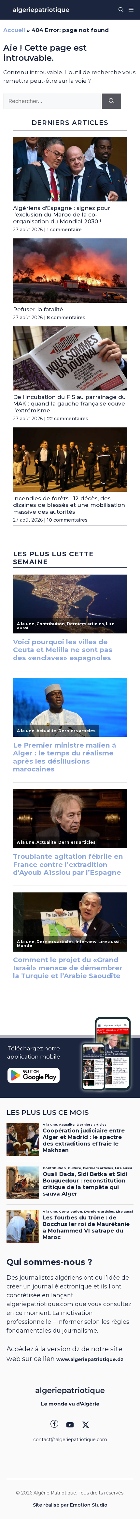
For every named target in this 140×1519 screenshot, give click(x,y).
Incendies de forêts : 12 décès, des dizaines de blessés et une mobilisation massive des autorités (69, 505)
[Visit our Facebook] (54, 1425)
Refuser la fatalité (38, 309)
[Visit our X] (85, 1425)
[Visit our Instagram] (70, 1425)
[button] (121, 10)
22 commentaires (67, 419)
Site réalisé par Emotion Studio (70, 1505)
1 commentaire (64, 230)
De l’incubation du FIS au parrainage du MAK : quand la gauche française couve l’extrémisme (69, 404)
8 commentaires (66, 317)
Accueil (14, 30)
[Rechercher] (111, 101)
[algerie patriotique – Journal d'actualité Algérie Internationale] (41, 10)
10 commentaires (67, 520)
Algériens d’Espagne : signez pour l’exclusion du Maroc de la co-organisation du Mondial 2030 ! (61, 215)
